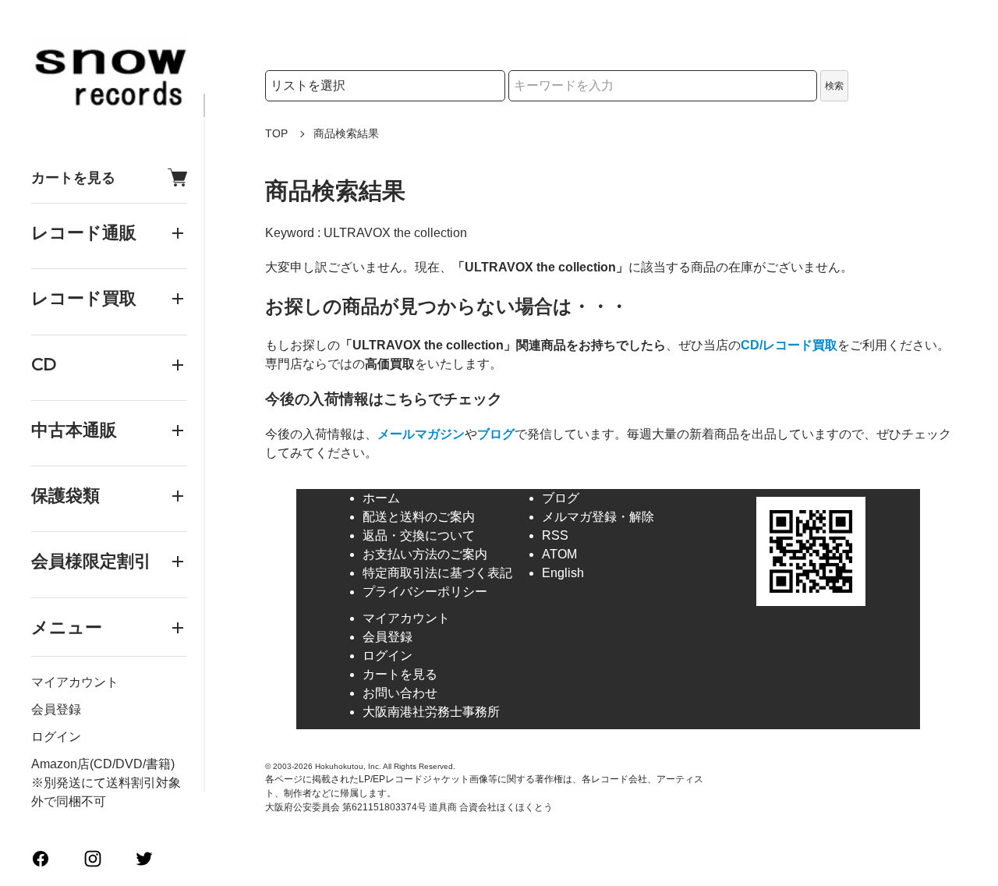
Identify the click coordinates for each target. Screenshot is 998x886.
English (563, 572)
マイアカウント (75, 682)
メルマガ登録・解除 (598, 516)
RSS (555, 535)
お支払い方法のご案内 (425, 554)
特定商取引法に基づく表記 (437, 572)
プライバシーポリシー (425, 591)
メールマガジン (421, 434)
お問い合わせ (400, 693)
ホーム (381, 498)
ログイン (56, 736)
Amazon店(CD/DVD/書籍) (103, 764)
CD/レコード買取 (789, 345)
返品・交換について (419, 535)
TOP (276, 133)
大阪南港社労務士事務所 (431, 711)
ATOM (559, 554)
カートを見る (73, 177)
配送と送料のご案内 (419, 516)
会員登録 (56, 709)
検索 (834, 85)
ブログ (496, 434)
